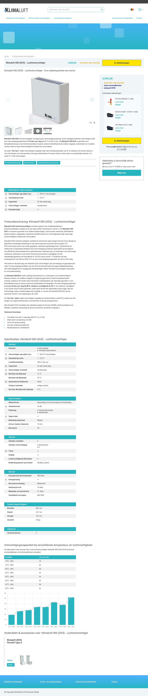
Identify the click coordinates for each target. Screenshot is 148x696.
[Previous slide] (8, 99)
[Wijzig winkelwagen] (141, 9)
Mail (124, 147)
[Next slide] (92, 99)
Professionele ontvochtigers (39, 18)
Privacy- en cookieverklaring (50, 682)
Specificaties (29, 163)
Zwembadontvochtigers (63, 18)
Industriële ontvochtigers (15, 18)
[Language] (133, 9)
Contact (139, 18)
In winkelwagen (121, 63)
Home (6, 56)
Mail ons (122, 173)
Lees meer (119, 102)
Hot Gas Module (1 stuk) (124, 99)
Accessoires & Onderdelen (122, 18)
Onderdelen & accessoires (48, 163)
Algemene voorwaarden (13, 682)
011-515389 (121, 149)
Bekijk (10, 665)
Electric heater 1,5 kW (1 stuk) (126, 112)
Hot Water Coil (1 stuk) (123, 125)
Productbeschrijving (12, 163)
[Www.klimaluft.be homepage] (16, 9)
